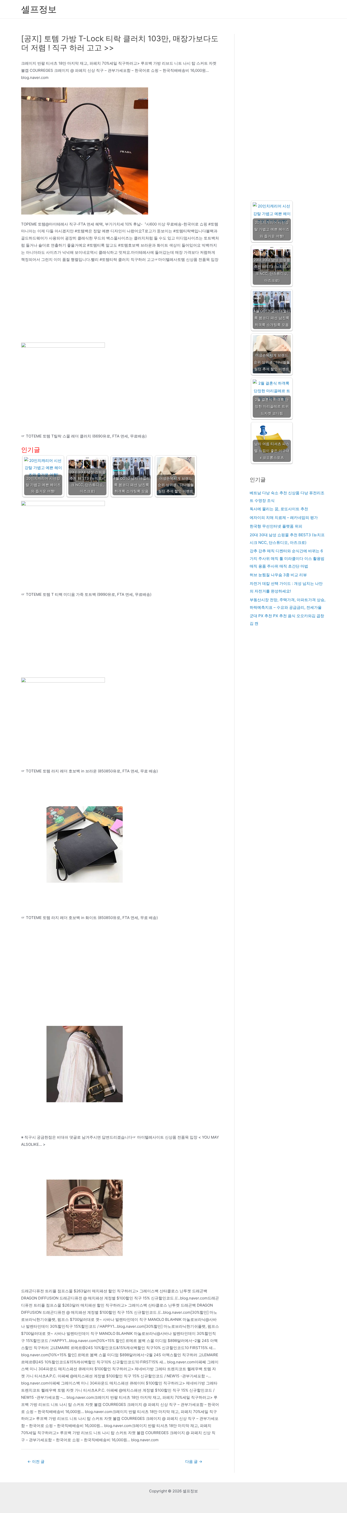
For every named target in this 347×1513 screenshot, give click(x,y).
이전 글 (35, 1461)
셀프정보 (39, 9)
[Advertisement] (120, 305)
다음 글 (193, 1461)
